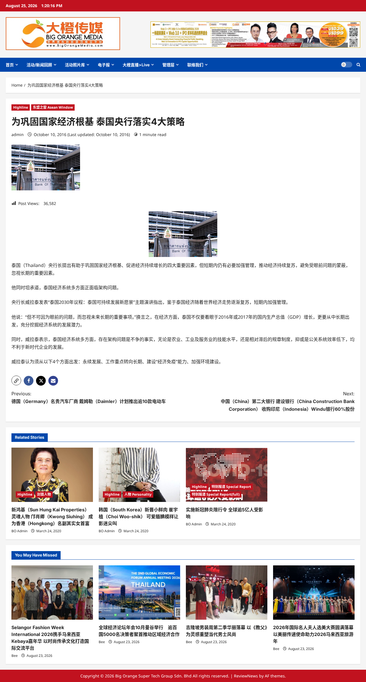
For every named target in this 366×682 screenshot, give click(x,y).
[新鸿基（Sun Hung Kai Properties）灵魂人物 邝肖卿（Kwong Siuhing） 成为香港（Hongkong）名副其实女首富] (52, 475)
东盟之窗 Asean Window (53, 107)
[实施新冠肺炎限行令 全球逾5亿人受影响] (226, 475)
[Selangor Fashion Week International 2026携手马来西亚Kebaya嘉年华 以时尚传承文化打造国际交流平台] (52, 592)
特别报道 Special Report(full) (216, 494)
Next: (288, 401)
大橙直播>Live (136, 64)
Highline (20, 107)
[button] (358, 64)
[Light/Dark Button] (346, 64)
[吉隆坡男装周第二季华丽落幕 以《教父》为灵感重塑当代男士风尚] (226, 592)
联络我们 (195, 64)
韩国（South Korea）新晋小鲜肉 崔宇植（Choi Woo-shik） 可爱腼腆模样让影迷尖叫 (138, 516)
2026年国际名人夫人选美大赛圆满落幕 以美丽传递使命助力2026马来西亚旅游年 (313, 634)
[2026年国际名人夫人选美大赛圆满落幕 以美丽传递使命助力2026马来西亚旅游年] (314, 592)
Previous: (88, 397)
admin (17, 134)
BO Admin (19, 531)
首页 (10, 64)
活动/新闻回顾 (39, 64)
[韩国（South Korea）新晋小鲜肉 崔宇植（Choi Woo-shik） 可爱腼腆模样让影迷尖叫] (139, 475)
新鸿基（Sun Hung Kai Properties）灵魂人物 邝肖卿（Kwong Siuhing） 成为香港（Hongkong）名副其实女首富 (52, 516)
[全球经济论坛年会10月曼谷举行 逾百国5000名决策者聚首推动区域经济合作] (139, 592)
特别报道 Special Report (231, 486)
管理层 (168, 64)
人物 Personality (138, 494)
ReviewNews (246, 676)
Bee (14, 655)
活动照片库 (75, 64)
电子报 (104, 64)
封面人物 (44, 494)
